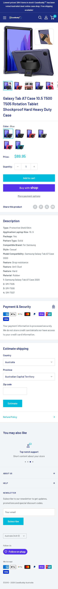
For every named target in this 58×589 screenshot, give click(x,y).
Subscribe (13, 521)
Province (7, 369)
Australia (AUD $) (12, 536)
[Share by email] (53, 206)
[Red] (31, 134)
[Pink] (8, 145)
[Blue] (8, 134)
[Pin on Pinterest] (41, 206)
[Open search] (40, 17)
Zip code (7, 384)
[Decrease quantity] (18, 166)
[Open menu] (4, 17)
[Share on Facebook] (35, 206)
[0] (52, 17)
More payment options (29, 196)
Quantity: (8, 166)
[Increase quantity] (34, 166)
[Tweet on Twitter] (47, 206)
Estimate (12, 403)
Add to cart (29, 177)
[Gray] (42, 134)
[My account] (46, 17)
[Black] (20, 134)
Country (7, 355)
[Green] (20, 145)
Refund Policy (10, 417)
